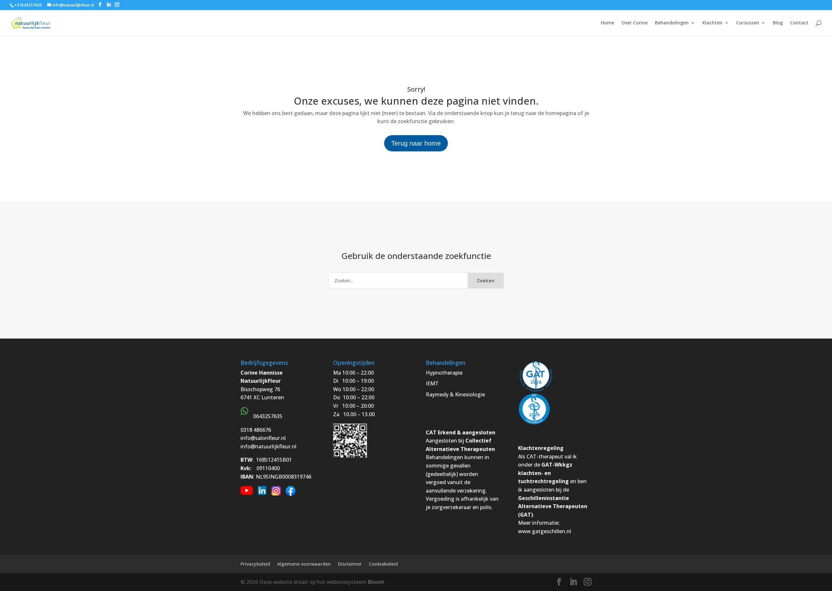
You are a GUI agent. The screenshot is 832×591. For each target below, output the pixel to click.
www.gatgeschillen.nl (544, 531)
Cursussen (747, 23)
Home (607, 23)
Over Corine (634, 23)
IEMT (432, 383)
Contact (799, 23)
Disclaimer (350, 564)
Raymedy (437, 394)
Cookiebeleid (383, 564)
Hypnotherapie (444, 372)
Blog (778, 23)
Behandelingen (672, 23)
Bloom (376, 581)
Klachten (712, 23)
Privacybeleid (255, 564)
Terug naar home (416, 143)
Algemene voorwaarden (304, 564)
